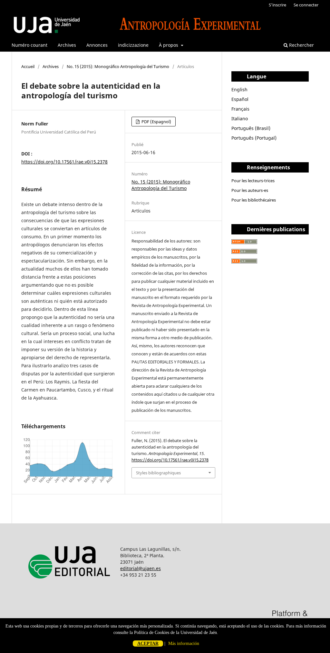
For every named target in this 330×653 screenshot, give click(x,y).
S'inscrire (277, 5)
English (239, 89)
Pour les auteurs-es (249, 190)
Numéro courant (29, 45)
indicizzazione (133, 45)
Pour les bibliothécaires (253, 200)
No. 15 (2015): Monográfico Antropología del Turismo (118, 66)
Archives (67, 45)
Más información (183, 643)
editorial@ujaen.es (140, 568)
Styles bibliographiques (158, 473)
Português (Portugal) (254, 138)
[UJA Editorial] (70, 587)
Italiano (239, 118)
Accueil (27, 66)
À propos (169, 45)
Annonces (97, 45)
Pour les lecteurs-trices (253, 180)
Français (240, 109)
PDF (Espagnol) (156, 121)
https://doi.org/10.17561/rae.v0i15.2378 (64, 162)
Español (239, 99)
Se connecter (306, 5)
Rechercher (301, 45)
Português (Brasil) (250, 128)
